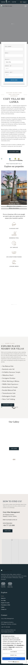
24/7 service (14, 247)
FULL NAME (8, 46)
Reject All (13, 655)
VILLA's (7, 59)
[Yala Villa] (3, 584)
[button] (2, 408)
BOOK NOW (14, 80)
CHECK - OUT (9, 72)
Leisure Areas (14, 266)
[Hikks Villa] (10, 584)
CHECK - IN (8, 65)
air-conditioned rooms (14, 256)
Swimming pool (14, 238)
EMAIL (7, 52)
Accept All (13, 658)
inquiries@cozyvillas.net (11, 519)
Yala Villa (3, 586)
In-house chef (14, 228)
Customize (13, 651)
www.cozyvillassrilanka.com (8, 630)
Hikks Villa (10, 587)
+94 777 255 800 (9, 525)
